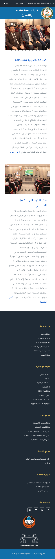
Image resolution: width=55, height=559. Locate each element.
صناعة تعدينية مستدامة (31, 60)
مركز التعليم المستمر (42, 427)
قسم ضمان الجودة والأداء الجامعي (37, 436)
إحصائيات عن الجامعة (42, 351)
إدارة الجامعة (45, 334)
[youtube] (36, 510)
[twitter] (42, 510)
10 (12, 50)
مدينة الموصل (45, 355)
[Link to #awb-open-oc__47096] (6, 13)
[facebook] (48, 510)
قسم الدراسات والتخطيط (40, 440)
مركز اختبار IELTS (44, 391)
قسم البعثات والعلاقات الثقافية (38, 431)
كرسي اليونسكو (44, 395)
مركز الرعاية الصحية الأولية (40, 404)
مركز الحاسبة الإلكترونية (41, 423)
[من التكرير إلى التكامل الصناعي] (27, 179)
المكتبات (47, 379)
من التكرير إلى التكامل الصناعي (32, 178)
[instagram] (30, 510)
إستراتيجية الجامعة (43, 343)
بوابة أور (47, 463)
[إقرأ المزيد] (14, 152)
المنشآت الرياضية (43, 383)
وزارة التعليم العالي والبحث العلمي (37, 459)
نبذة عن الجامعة (44, 339)
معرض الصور (23, 178)
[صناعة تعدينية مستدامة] (27, 34)
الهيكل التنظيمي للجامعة (40, 347)
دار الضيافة (46, 387)
